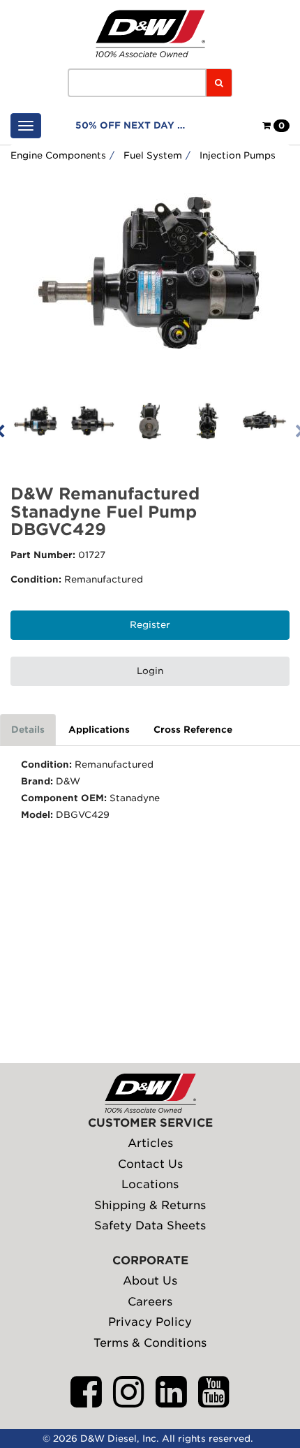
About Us (150, 1280)
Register (150, 625)
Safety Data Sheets (150, 1225)
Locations (150, 1184)
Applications (99, 729)
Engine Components (58, 155)
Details (28, 729)
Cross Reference (192, 729)
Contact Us (150, 1164)
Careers (150, 1301)
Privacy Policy (150, 1322)
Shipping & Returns (150, 1205)
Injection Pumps (238, 155)
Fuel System (152, 155)
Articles (150, 1143)
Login (150, 671)
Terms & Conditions (150, 1343)
